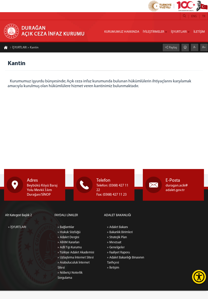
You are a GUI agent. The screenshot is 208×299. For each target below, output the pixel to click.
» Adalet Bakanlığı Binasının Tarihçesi (125, 260)
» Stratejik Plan (117, 237)
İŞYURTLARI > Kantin (25, 47)
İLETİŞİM (199, 31)
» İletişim (113, 267)
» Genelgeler (116, 247)
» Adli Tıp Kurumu (70, 247)
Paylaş (172, 47)
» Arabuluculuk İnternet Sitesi (74, 265)
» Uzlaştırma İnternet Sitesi (76, 257)
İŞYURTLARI (179, 31)
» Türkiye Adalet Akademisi (76, 252)
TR (203, 16)
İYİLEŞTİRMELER (153, 31)
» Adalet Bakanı (117, 227)
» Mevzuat (114, 242)
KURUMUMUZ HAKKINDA (121, 31)
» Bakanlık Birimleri (120, 232)
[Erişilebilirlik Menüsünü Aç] (199, 277)
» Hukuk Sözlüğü (69, 232)
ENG (194, 16)
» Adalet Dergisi (68, 237)
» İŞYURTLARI (17, 227)
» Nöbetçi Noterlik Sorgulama (70, 275)
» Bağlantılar (66, 227)
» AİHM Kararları (68, 242)
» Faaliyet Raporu (118, 252)
